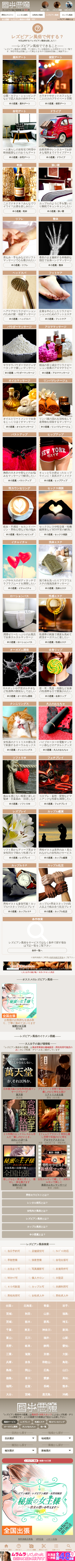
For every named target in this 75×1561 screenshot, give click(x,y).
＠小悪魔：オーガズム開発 (19, 696)
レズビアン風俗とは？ (37, 1218)
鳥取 (65, 1362)
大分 (9, 1394)
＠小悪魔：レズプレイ (19, 858)
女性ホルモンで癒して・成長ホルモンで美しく (54, 1180)
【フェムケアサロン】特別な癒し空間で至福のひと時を (54, 1135)
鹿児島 (46, 1394)
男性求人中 (62, 1295)
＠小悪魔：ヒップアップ (55, 480)
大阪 (65, 1354)
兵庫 (9, 1362)
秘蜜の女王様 (19, 1026)
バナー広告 (52, 1539)
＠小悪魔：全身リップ (55, 696)
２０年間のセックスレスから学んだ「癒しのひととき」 (19, 1135)
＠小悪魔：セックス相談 (55, 534)
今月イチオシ (69, 10)
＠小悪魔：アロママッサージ (55, 373)
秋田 (27, 1313)
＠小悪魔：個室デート (55, 103)
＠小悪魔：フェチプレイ (55, 804)
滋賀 (27, 1354)
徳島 (9, 1378)
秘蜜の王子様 (19, 1185)
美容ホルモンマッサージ (54, 1185)
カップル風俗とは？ (37, 1226)
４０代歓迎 (14, 1286)
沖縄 (65, 1394)
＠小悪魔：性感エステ (55, 642)
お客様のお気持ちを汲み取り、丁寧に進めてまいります (19, 1021)
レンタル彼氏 (22, 15)
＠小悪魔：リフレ (19, 265)
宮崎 (27, 1394)
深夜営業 (37, 1260)
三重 (9, 1354)
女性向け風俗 (37, 15)
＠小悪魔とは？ (37, 1234)
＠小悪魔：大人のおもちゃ (55, 750)
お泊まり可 (14, 1268)
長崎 (46, 1386)
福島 (65, 1313)
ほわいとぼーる (19, 1139)
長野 (9, 1345)
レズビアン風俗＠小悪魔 (20, 19)
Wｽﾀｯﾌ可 (13, 1277)
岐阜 (27, 1345)
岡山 (27, 1370)
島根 (9, 1370)
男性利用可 (14, 1295)
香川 (27, 1378)
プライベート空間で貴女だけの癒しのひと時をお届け (54, 1090)
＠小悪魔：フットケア (55, 319)
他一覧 (43, 1427)
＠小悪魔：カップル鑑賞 (55, 858)
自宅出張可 (62, 1260)
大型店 (59, 1277)
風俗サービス (10, 1422)
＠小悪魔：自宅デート (19, 157)
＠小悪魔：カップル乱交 (55, 911)
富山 (9, 1337)
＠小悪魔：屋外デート (19, 103)
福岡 (9, 1386)
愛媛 (46, 1378)
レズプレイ (25, 1422)
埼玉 (65, 1321)
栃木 (27, 1321)
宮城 (9, 1313)
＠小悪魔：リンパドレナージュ (55, 427)
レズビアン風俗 (52, 15)
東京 (27, 1329)
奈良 (27, 1362)
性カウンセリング (57, 1422)
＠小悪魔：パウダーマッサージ (19, 373)
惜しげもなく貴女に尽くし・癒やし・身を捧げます (19, 1180)
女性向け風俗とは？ (37, 1210)
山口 (65, 1370)
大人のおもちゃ (29, 1427)
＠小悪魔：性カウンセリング (19, 534)
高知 (65, 1378)
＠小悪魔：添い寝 (55, 211)
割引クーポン (45, 10)
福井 (46, 1337)
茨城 (9, 1321)
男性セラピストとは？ (37, 1195)
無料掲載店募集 (56, 957)
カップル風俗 (67, 15)
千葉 (9, 1329)
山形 (46, 1313)
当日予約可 (14, 1251)
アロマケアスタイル (54, 1139)
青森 (46, 1305)
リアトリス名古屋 (54, 1094)
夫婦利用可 (62, 1286)
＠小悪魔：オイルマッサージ (19, 427)
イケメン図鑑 (57, 10)
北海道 (28, 1305)
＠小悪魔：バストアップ (19, 480)
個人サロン (38, 1277)
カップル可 (38, 1286)
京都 (46, 1354)
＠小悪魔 (5, 19)
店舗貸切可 (38, 1251)
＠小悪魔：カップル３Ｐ (19, 911)
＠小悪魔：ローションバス (19, 642)
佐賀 (27, 1386)
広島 (46, 1370)
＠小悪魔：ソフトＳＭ (19, 804)
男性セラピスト (8, 15)
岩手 (65, 1305)
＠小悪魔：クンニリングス (19, 750)
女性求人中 (38, 1295)
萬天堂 (19, 1094)
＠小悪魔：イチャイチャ (19, 588)
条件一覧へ (37, 950)
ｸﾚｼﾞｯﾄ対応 (62, 1251)
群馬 (46, 1321)
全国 (8, 1305)
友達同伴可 (62, 1268)
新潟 (65, 1329)
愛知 (65, 1345)
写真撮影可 (38, 1268)
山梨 (65, 1337)
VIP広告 (39, 1539)
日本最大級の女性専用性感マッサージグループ (19, 1090)
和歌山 (46, 1362)
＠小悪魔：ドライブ (55, 157)
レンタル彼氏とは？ (37, 1202)
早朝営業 (13, 1260)
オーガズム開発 (11, 1427)
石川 (27, 1337)
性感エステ (39, 1422)
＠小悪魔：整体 (55, 265)
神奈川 (46, 1329)
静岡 (46, 1345)
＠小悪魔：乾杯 (19, 211)
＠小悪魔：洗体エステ (55, 588)
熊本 (65, 1386)
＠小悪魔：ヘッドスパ (19, 319)
